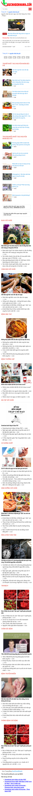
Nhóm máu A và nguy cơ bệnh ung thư (14, 397)
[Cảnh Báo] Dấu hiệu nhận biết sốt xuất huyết (16, 715)
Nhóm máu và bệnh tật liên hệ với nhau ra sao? (13, 384)
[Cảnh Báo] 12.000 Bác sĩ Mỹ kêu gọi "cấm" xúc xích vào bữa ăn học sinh (15, 514)
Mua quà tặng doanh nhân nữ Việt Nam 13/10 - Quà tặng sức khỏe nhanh (21, 104)
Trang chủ (3, 12)
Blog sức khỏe (6, 220)
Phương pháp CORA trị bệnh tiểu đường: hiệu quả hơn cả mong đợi (21, 144)
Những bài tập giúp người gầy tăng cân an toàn (17, 434)
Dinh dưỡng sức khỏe (9, 488)
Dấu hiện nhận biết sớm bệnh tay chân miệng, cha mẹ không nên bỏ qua (15, 700)
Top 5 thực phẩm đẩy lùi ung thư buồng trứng (16, 526)
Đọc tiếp (27, 46)
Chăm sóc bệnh (7, 628)
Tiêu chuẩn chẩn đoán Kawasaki (13, 623)
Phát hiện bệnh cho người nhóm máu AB (15, 391)
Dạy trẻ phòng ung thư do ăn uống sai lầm (15, 758)
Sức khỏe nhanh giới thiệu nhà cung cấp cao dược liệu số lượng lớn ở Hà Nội (20, 127)
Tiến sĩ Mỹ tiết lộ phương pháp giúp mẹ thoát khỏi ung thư (16, 654)
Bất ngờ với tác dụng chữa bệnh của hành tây (16, 754)
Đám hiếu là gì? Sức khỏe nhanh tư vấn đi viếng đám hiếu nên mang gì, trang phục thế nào (21, 82)
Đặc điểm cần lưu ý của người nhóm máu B (16, 393)
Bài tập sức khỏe (7, 400)
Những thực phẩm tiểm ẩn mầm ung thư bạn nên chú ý (15, 339)
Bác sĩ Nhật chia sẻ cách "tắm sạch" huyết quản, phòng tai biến (16, 612)
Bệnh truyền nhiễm (8, 673)
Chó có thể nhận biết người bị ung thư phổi (15, 350)
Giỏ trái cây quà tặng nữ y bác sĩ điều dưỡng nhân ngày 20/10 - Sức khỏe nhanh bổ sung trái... (21, 116)
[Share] (5, 57)
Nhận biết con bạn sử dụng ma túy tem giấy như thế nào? (21, 165)
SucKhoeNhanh (17, 771)
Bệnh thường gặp (8, 359)
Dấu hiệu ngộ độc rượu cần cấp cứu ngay (11, 294)
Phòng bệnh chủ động (9, 720)
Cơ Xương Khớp (7, 443)
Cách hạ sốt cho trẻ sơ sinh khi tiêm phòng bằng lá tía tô (20, 154)
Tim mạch (4, 585)
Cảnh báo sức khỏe (8, 269)
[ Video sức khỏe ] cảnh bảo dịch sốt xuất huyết (17, 711)
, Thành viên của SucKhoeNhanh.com (15, 38)
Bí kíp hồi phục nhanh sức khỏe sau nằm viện (16, 660)
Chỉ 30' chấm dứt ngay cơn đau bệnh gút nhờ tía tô (14, 468)
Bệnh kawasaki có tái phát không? (21, 195)
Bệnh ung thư (6, 314)
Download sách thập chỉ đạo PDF (9, 425)
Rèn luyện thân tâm (8, 535)
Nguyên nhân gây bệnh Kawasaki (13, 625)
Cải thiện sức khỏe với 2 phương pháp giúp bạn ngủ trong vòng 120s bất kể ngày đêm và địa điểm (16, 561)
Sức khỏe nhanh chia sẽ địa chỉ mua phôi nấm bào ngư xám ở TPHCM (20, 93)
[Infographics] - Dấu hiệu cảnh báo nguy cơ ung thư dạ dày (21, 175)
